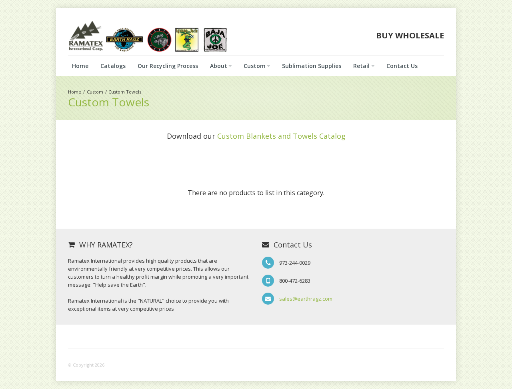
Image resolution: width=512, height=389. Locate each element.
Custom (95, 92)
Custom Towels (124, 92)
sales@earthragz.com (305, 298)
